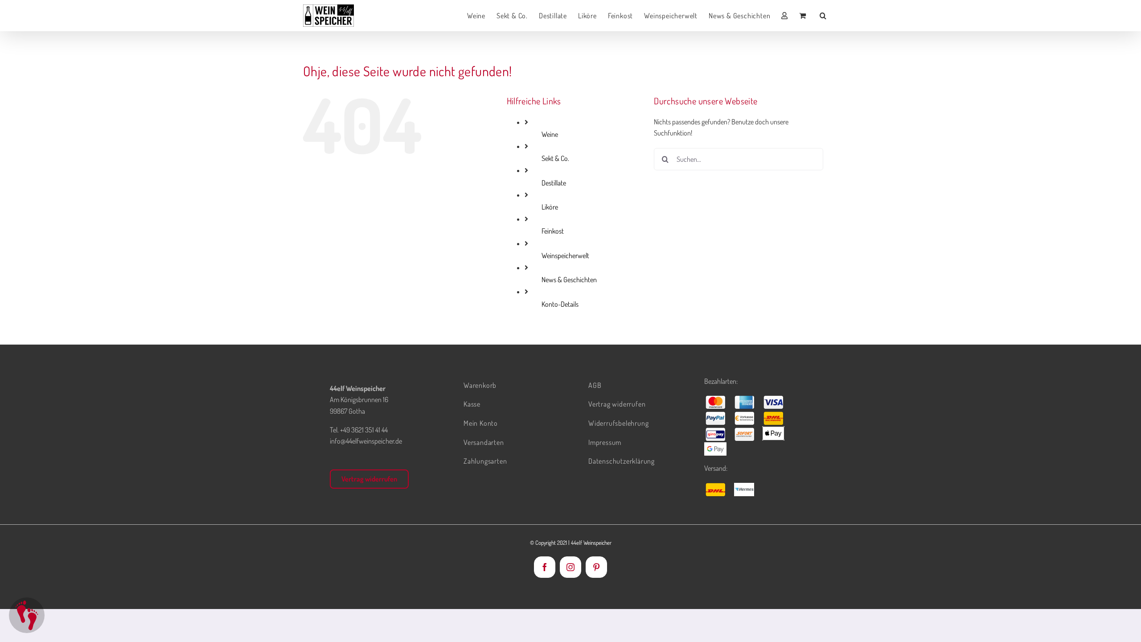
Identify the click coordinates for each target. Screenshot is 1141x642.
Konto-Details (560, 304)
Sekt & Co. (555, 158)
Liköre (550, 206)
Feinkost (553, 230)
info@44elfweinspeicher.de (366, 440)
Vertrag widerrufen (369, 478)
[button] (823, 15)
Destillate (554, 182)
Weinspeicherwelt (565, 255)
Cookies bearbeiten (26, 615)
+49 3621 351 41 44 (364, 429)
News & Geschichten (569, 279)
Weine (550, 134)
